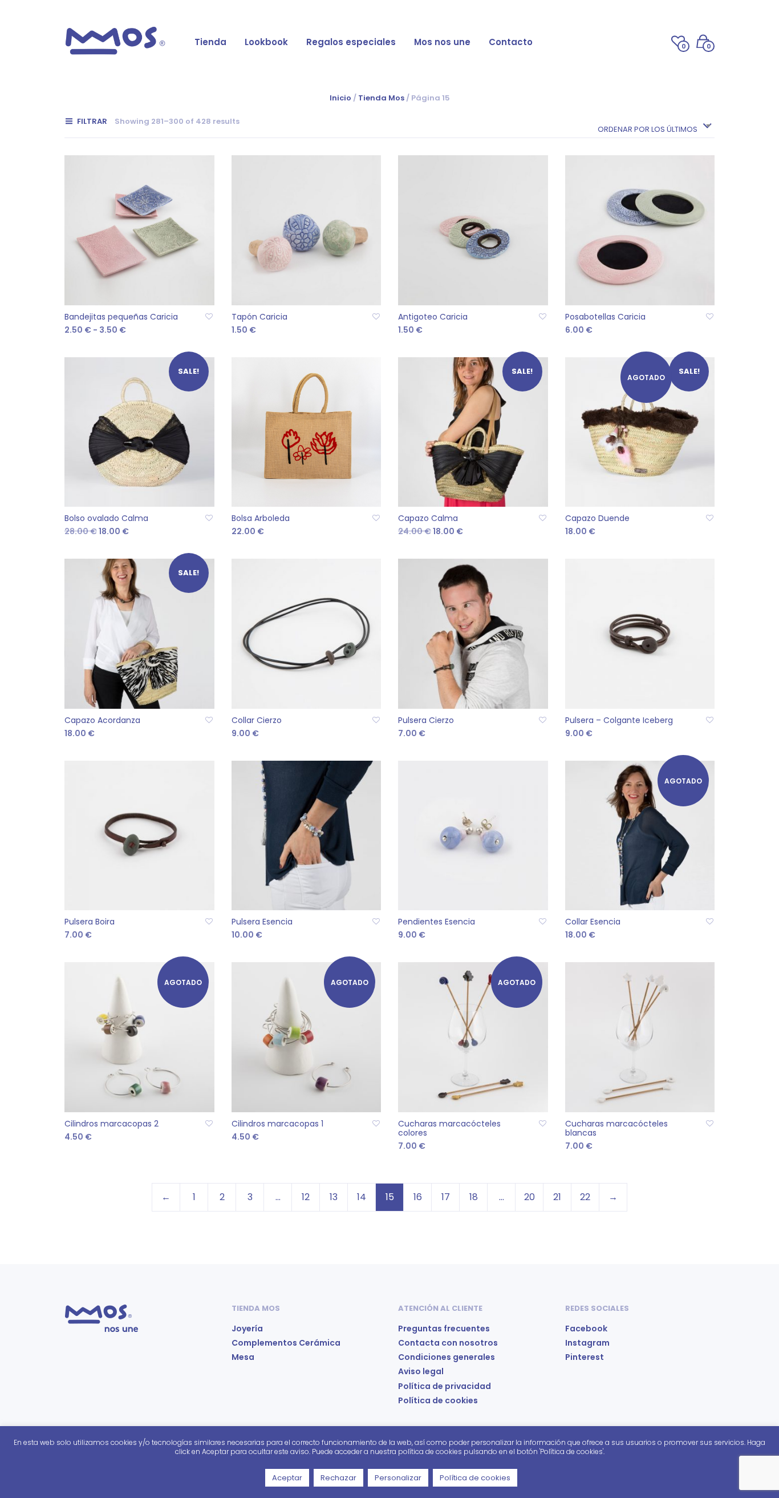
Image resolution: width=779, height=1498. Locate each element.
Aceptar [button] (287, 1477)
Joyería (247, 1328)
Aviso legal (421, 1371)
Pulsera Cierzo (426, 720)
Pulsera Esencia (262, 921)
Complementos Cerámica (286, 1342)
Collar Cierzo (257, 720)
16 (417, 1197)
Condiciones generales (446, 1357)
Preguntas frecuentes (444, 1328)
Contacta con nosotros (448, 1342)
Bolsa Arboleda (261, 518)
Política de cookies (438, 1400)
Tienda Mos (381, 97)
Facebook (586, 1328)
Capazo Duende (597, 518)
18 (473, 1197)
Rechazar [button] (338, 1477)
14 (361, 1197)
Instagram (587, 1342)
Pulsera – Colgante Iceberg (619, 720)
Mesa (243, 1357)
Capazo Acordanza (102, 720)
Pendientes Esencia (436, 921)
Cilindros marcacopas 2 (111, 1123)
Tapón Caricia (259, 316)
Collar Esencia (592, 921)
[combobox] (654, 126)
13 (334, 1197)
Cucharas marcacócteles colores (449, 1128)
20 (529, 1197)
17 (445, 1197)
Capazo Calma (428, 518)
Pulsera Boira (89, 921)
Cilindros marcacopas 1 (277, 1123)
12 (306, 1197)
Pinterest (584, 1357)
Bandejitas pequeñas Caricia (121, 316)
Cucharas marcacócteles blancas (616, 1128)
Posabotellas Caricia (605, 316)
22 (585, 1197)
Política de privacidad (444, 1386)
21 (557, 1197)
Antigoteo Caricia (433, 316)
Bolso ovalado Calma (106, 518)
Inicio (340, 97)
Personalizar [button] (398, 1477)
